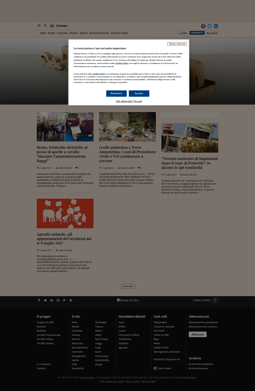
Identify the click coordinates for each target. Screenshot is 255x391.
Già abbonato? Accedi (129, 101)
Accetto (139, 93)
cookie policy (121, 63)
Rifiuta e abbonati (177, 44)
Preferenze (116, 93)
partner (170, 74)
